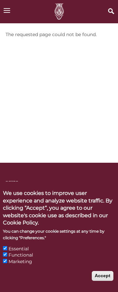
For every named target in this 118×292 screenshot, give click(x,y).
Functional (21, 255)
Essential (19, 249)
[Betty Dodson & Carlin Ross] (59, 11)
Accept (102, 275)
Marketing (20, 261)
